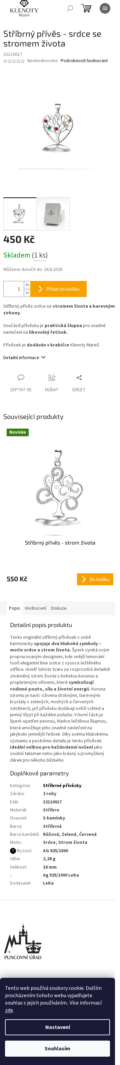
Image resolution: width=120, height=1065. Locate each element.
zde (9, 1010)
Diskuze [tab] (59, 608)
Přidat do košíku (63, 289)
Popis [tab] (14, 608)
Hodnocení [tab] (35, 608)
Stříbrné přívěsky (62, 785)
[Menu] (105, 8)
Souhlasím (57, 1048)
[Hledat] (70, 8)
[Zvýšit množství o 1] (27, 285)
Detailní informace (21, 357)
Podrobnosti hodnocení (84, 61)
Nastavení (57, 1027)
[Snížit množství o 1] (27, 293)
